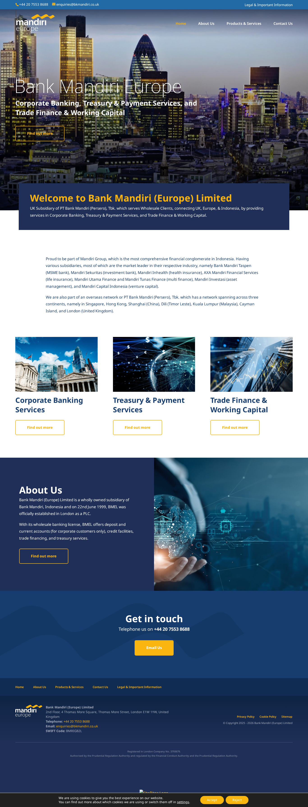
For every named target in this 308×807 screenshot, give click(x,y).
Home (181, 24)
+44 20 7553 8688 (76, 721)
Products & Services (244, 24)
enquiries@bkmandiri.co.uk (77, 726)
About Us (206, 24)
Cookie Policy (268, 717)
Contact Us (283, 24)
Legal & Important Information (269, 4)
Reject (237, 800)
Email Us (154, 647)
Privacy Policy (246, 717)
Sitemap (286, 717)
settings (183, 802)
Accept (212, 800)
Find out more (40, 133)
